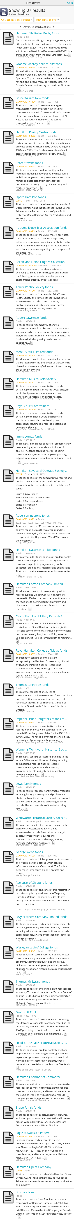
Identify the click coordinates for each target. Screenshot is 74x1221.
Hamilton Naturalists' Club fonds (38, 550)
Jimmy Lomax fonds (29, 436)
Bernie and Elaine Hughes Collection (40, 262)
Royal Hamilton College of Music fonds (42, 650)
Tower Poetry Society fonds (34, 287)
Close (70, 2)
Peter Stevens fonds (29, 163)
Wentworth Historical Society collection (42, 818)
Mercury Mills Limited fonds (34, 352)
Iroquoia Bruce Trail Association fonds (41, 228)
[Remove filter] (31, 19)
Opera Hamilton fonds (31, 197)
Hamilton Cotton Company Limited (39, 584)
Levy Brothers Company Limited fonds (41, 917)
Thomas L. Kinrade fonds (32, 685)
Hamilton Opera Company (33, 1167)
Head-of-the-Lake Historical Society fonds (43, 1043)
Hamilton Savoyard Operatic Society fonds (44, 471)
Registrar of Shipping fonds (34, 883)
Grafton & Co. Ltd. (28, 1012)
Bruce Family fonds (28, 1108)
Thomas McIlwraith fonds (33, 982)
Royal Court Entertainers (32, 406)
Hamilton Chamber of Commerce (38, 1077)
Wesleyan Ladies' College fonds (37, 947)
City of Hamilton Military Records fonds (42, 616)
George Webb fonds (29, 852)
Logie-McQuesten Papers (33, 1133)
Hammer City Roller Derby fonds (38, 33)
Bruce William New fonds (32, 98)
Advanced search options (37, 26)
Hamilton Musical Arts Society (36, 379)
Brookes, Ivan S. (26, 1192)
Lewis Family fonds (28, 784)
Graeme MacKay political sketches (39, 64)
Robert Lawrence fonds (31, 318)
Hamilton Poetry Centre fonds (36, 132)
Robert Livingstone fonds (33, 516)
